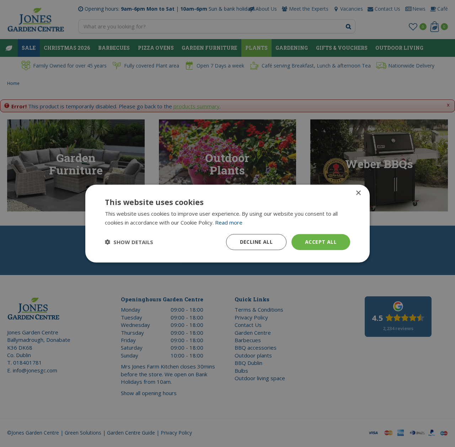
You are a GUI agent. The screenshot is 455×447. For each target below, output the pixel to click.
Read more (228, 222)
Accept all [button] (321, 241)
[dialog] (227, 224)
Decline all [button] (256, 241)
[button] (129, 242)
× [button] (358, 193)
